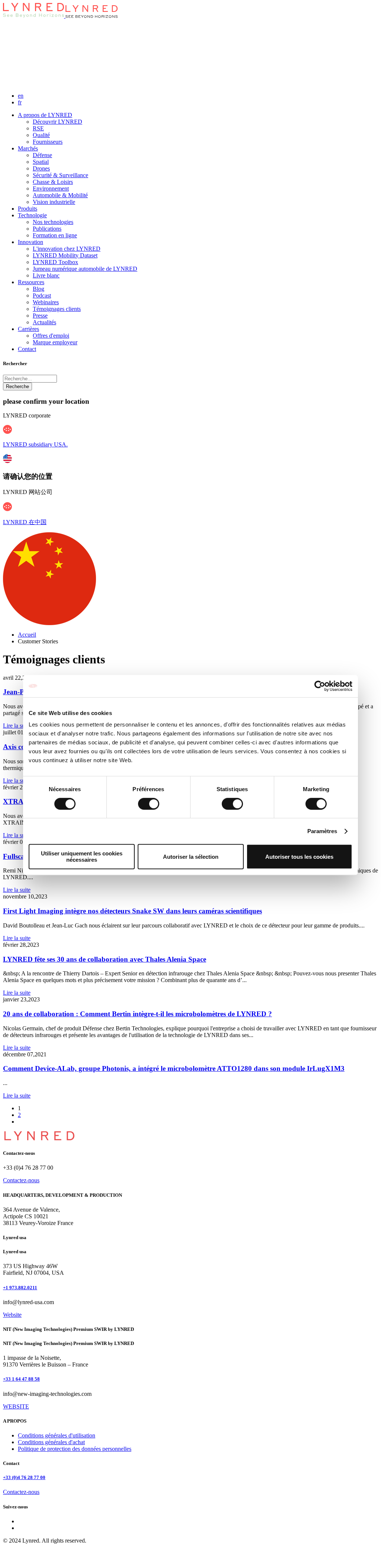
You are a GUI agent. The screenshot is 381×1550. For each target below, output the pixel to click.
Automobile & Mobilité (60, 195)
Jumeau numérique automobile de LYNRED (85, 269)
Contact (27, 349)
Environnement (51, 188)
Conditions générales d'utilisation (56, 1435)
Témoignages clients (57, 309)
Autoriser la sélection (190, 857)
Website (12, 1315)
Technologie (32, 215)
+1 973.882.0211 (20, 1287)
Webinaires (46, 302)
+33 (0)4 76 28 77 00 (24, 1477)
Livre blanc (46, 275)
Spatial (41, 162)
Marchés (28, 148)
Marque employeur (55, 342)
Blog (38, 289)
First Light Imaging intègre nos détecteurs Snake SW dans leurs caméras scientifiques (132, 911)
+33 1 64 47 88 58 (21, 1379)
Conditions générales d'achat (51, 1442)
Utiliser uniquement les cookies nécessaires (81, 856)
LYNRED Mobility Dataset (65, 255)
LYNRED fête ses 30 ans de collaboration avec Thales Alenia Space (104, 959)
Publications (47, 228)
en (20, 95)
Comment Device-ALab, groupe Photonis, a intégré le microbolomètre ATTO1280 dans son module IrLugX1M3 (174, 1068)
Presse (40, 315)
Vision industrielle (54, 202)
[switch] (148, 804)
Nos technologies (53, 222)
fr (20, 102)
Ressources (31, 282)
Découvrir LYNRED (57, 121)
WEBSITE (16, 1406)
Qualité (41, 135)
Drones (41, 168)
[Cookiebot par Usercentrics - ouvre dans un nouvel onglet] (319, 686)
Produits (27, 208)
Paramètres (322, 831)
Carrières (28, 329)
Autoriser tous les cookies (299, 857)
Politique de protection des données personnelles (74, 1449)
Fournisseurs (48, 142)
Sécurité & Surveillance (60, 175)
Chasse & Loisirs (53, 182)
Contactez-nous (21, 1180)
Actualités (44, 322)
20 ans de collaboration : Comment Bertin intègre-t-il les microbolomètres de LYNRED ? (137, 1014)
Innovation (30, 242)
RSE (38, 128)
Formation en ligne (55, 235)
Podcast (42, 295)
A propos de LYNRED (45, 115)
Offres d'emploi (51, 335)
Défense (42, 155)
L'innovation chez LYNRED (66, 249)
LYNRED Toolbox (55, 262)
